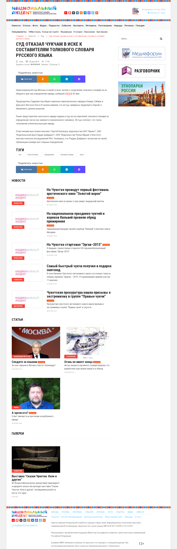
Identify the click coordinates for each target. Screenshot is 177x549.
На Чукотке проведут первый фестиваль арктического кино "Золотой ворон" (78, 192)
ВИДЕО (130, 512)
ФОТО (110, 512)
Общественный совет (114, 517)
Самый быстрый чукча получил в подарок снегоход (79, 268)
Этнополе (71, 356)
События (18, 280)
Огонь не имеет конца (78, 362)
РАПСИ (68, 93)
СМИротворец (34, 32)
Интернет (18, 306)
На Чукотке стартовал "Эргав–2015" (74, 244)
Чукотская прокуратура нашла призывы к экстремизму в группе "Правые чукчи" (79, 294)
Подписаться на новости (25, 525)
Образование (89, 32)
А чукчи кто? (20, 413)
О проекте (55, 517)
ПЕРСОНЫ (101, 512)
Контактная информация (71, 517)
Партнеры (129, 517)
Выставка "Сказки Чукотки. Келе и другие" (34, 478)
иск (20, 155)
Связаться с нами (157, 13)
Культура (18, 203)
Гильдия (140, 25)
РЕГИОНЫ (65, 512)
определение (49, 155)
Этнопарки (77, 32)
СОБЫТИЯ (89, 512)
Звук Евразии (101, 32)
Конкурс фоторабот (50, 32)
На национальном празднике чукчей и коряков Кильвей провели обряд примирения (76, 217)
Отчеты (138, 517)
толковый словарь (66, 155)
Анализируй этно (22, 356)
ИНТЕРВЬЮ (77, 512)
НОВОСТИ (140, 512)
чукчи (82, 155)
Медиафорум (66, 32)
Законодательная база (93, 517)
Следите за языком (24, 362)
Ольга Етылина (33, 155)
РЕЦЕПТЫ (120, 512)
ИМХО (16, 407)
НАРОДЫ (54, 512)
